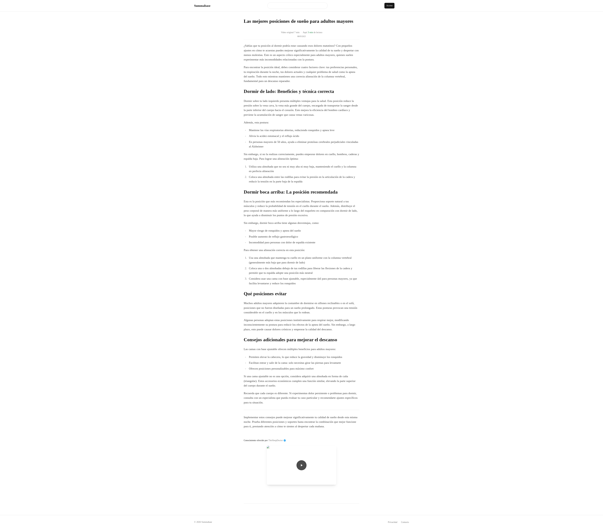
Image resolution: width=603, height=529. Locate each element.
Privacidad (392, 522)
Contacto (405, 522)
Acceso (389, 5)
